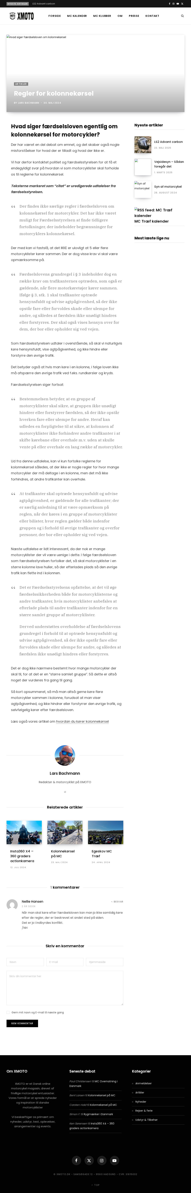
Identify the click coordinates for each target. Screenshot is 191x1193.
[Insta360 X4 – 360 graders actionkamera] (24, 832)
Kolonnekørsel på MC (101, 1095)
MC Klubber (102, 16)
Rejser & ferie (144, 1111)
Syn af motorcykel (168, 186)
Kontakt (152, 16)
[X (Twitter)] (89, 1160)
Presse (134, 16)
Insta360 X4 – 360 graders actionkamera (22, 856)
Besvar (118, 901)
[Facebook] (76, 1160)
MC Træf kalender (151, 221)
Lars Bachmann (28, 102)
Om (120, 16)
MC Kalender (77, 16)
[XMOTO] (21, 16)
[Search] (182, 15)
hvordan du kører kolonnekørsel (82, 721)
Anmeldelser (143, 1083)
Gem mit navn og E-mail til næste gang (38, 1012)
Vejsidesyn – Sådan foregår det (169, 164)
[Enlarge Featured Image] (95, 73)
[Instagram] (102, 1160)
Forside (54, 16)
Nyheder (140, 1102)
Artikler (21, 84)
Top (96, 1185)
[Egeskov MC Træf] (105, 832)
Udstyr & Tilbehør (146, 1120)
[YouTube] (114, 1160)
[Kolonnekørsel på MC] (65, 832)
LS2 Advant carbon (43, 3)
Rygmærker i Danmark (98, 1114)
